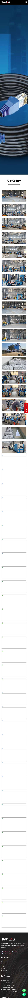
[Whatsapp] (24, 990)
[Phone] (24, 994)
